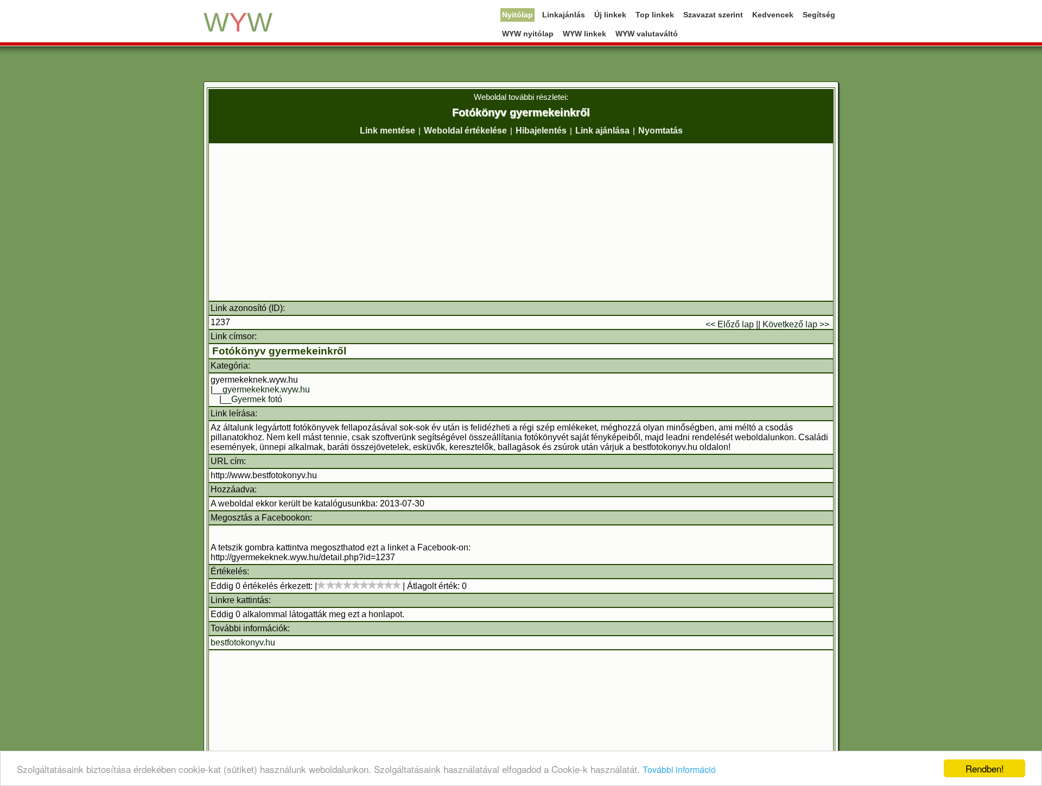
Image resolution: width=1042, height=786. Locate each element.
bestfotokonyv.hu (243, 642)
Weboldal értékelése (465, 130)
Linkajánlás (563, 14)
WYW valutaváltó (646, 33)
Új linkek (610, 14)
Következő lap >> (796, 324)
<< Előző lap (730, 324)
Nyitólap (517, 14)
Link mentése (387, 130)
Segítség (819, 14)
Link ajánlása (602, 130)
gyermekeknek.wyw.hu (266, 389)
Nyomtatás (660, 130)
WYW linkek (584, 33)
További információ (679, 769)
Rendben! (984, 768)
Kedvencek (772, 14)
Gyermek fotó (256, 399)
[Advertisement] (521, 222)
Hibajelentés (541, 130)
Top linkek (655, 14)
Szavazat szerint (713, 14)
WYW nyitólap (528, 33)
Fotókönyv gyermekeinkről (279, 351)
